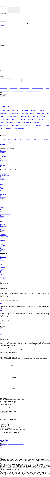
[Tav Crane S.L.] (31, 437)
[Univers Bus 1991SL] (42, 437)
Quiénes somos (2, 440)
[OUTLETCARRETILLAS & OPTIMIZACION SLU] (3, 437)
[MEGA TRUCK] (14, 437)
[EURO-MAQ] (3, 435)
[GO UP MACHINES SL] (8, 439)
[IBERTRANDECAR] (3, 439)
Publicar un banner (15, 444)
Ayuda (5, 440)
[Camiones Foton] (31, 435)
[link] (25, 93)
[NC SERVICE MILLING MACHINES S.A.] (19, 439)
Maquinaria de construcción (6, 78)
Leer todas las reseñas (3, 277)
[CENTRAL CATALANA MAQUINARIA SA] (8, 437)
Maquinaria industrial (4, 106)
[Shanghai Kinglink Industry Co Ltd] (8, 435)
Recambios (2, 144)
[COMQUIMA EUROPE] (42, 435)
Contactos (7, 440)
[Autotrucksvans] (25, 437)
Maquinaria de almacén (5, 97)
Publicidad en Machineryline (3, 444)
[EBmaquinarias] (20, 435)
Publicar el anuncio (2, 95)
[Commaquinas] (36, 435)
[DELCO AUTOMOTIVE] (14, 435)
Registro (1, 430)
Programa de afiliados (20, 444)
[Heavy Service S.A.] (25, 435)
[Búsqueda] (14, 10)
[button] (25, 17)
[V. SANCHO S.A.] (20, 437)
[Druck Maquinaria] (36, 437)
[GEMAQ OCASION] (14, 439)
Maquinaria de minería (4, 130)
